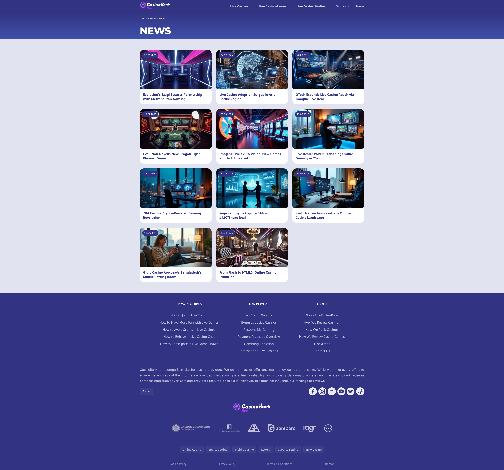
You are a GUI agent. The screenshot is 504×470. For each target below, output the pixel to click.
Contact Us (322, 351)
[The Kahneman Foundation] (229, 428)
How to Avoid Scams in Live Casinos (189, 329)
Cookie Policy (177, 464)
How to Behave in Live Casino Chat (189, 336)
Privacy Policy (226, 464)
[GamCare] (281, 428)
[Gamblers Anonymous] (253, 428)
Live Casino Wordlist (259, 315)
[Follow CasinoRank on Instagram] (322, 391)
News (360, 6)
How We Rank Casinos (322, 329)
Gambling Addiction (259, 344)
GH (144, 391)
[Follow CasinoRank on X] (332, 391)
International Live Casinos (259, 351)
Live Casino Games (272, 6)
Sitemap (329, 464)
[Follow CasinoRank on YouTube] (341, 391)
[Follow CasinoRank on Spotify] (351, 391)
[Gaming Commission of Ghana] (191, 428)
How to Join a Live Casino (189, 315)
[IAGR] (309, 428)
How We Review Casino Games (322, 336)
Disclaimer (322, 344)
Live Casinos (239, 6)
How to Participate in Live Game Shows (189, 344)
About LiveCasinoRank (322, 315)
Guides (341, 6)
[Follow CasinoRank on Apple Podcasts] (360, 391)
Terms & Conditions (279, 464)
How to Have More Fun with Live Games (189, 322)
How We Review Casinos (322, 322)
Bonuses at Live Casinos (259, 322)
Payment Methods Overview (259, 336)
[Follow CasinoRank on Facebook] (313, 391)
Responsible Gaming (259, 329)
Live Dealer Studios (311, 6)
